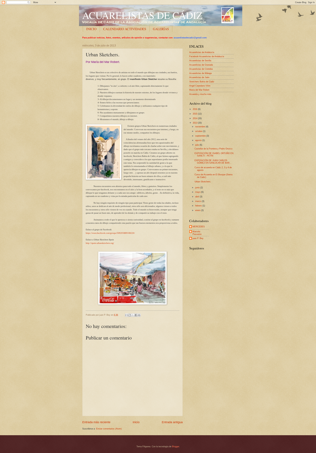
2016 (195, 109)
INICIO (91, 29)
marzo (198, 201)
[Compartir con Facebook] (136, 315)
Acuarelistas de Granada (201, 65)
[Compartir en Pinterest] (139, 315)
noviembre (200, 126)
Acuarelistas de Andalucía (201, 52)
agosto (198, 140)
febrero (198, 205)
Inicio (136, 422)
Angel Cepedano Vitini (199, 86)
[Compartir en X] (132, 315)
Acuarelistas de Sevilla (200, 60)
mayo (198, 192)
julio (197, 145)
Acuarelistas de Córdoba (201, 69)
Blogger (175, 446)
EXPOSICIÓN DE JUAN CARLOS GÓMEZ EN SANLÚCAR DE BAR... (213, 161)
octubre (199, 131)
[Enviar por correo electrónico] (126, 315)
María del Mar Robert (199, 90)
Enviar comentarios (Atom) (109, 428)
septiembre (200, 136)
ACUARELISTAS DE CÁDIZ (142, 15)
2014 (195, 118)
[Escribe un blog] (129, 315)
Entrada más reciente (96, 422)
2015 (195, 114)
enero (198, 210)
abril (197, 196)
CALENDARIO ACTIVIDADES (124, 29)
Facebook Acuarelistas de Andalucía (206, 56)
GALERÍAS (161, 29)
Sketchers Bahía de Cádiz (201, 81)
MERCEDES (199, 226)
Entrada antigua (172, 422)
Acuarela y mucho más (200, 94)
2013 (195, 123)
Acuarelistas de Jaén (199, 77)
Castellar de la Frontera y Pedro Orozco (213, 148)
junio (197, 187)
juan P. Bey (198, 238)
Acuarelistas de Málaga (200, 73)
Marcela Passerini (197, 232)
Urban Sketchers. (203, 181)
